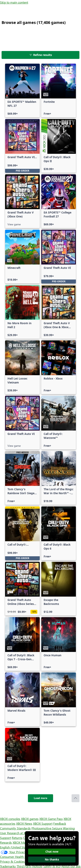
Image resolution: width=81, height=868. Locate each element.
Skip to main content (14, 2)
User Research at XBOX (16, 833)
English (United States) (15, 847)
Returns (17, 838)
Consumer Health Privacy (17, 857)
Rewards (6, 842)
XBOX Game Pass (51, 819)
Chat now (51, 851)
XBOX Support (42, 823)
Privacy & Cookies (12, 861)
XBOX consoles (10, 819)
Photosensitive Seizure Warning (53, 828)
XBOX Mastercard (24, 842)
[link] (22, 90)
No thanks (52, 859)
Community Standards (15, 828)
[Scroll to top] (75, 798)
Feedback (59, 823)
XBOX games (30, 819)
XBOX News (24, 823)
